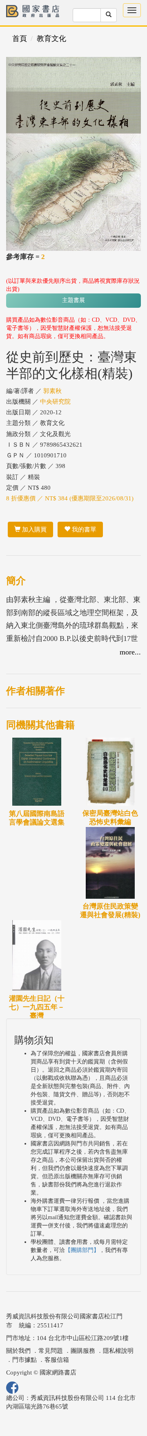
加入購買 (33, 529)
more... (130, 652)
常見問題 (50, 1350)
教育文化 (51, 38)
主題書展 (73, 300)
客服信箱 (57, 1359)
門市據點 (24, 1359)
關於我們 (18, 1350)
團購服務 (83, 1350)
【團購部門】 (82, 1250)
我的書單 (83, 529)
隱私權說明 (118, 1350)
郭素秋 (52, 391)
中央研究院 (55, 401)
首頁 (19, 38)
